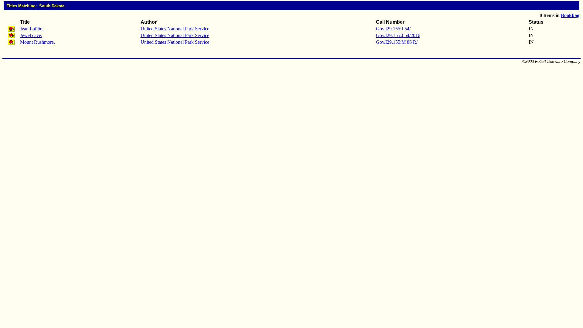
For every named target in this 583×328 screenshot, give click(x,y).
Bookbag (570, 15)
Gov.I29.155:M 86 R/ (397, 42)
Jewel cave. (31, 35)
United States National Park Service (175, 28)
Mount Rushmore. (37, 42)
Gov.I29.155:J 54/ (393, 28)
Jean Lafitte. (31, 28)
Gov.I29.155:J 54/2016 (398, 35)
